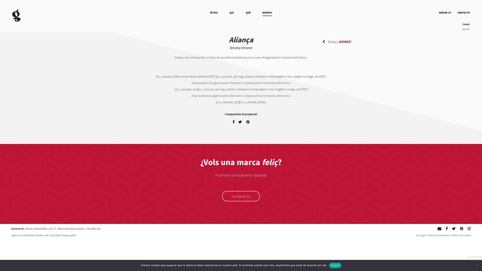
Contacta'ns (241, 196)
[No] (477, 265)
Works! (267, 12)
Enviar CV (445, 12)
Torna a (339, 42)
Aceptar (335, 265)
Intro (214, 12)
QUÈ (248, 12)
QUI (232, 12)
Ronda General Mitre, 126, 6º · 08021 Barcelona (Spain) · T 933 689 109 (62, 228)
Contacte (463, 12)
